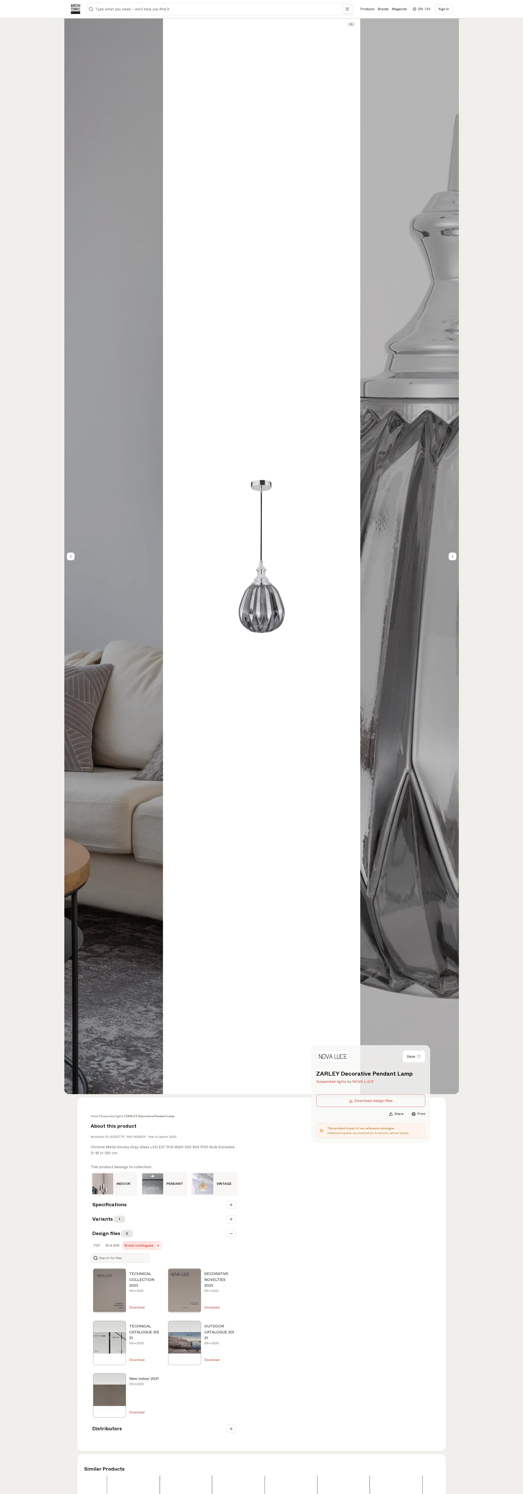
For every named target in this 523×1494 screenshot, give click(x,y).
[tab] (96, 1245)
